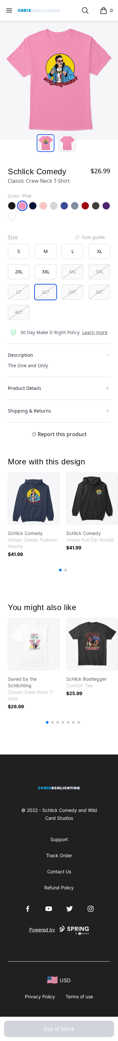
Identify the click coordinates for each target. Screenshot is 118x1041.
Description (20, 355)
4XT (19, 312)
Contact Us (59, 871)
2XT (72, 292)
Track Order (59, 855)
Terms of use (79, 996)
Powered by (42, 929)
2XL (19, 271)
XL (99, 251)
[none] (89, 237)
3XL (45, 271)
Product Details (24, 388)
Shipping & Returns (29, 411)
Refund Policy (59, 887)
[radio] (19, 251)
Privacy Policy (40, 996)
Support (59, 839)
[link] (33, 498)
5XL (99, 271)
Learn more (95, 332)
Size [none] (13, 237)
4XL (72, 271)
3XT (99, 292)
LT (18, 292)
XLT (45, 292)
